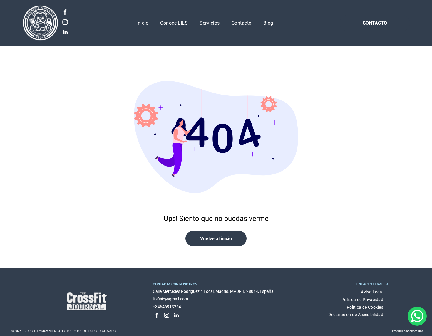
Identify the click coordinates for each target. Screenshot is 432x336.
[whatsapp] (417, 317)
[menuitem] (142, 23)
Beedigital (417, 330)
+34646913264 (167, 306)
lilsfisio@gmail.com (170, 299)
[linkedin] (65, 33)
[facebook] (65, 13)
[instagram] (65, 23)
